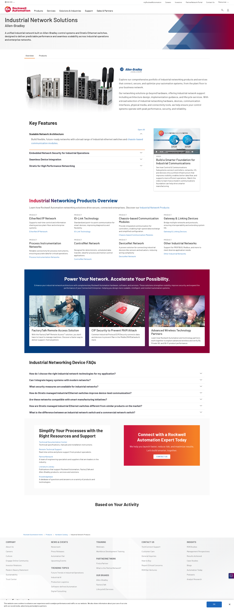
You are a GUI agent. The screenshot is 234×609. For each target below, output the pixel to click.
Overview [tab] (30, 56)
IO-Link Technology (82, 232)
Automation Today (194, 570)
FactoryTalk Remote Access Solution (44, 297)
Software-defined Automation (64, 587)
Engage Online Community (17, 561)
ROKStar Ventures (149, 570)
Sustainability (11, 575)
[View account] (228, 10)
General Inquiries (149, 556)
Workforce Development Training (110, 552)
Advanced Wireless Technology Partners (166, 297)
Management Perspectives (198, 552)
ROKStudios (192, 547)
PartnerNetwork (46, 457)
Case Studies (192, 561)
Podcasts (191, 575)
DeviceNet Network (127, 256)
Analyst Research (194, 579)
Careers (9, 552)
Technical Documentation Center (53, 442)
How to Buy (146, 561)
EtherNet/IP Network (38, 232)
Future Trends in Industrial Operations (67, 573)
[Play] (157, 152)
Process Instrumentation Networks (44, 257)
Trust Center (11, 579)
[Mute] (193, 152)
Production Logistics (60, 582)
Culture (9, 556)
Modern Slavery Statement (17, 570)
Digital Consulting (58, 591)
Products (38, 11)
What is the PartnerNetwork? (108, 568)
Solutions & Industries (70, 11)
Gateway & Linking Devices (175, 232)
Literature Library (46, 467)
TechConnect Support (151, 547)
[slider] (175, 151)
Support (89, 11)
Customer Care (148, 552)
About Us (10, 547)
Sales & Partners (105, 11)
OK (214, 604)
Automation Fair (58, 556)
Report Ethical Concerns (152, 565)
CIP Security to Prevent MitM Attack (104, 297)
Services (51, 11)
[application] (177, 141)
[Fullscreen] (197, 152)
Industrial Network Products (154, 207)
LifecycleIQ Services (104, 589)
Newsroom (55, 547)
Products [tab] (43, 56)
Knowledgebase (46, 477)
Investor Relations (14, 565)
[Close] (230, 604)
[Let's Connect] (231, 576)
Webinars (100, 547)
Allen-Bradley (102, 580)
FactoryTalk (101, 585)
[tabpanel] (117, 291)
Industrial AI (56, 577)
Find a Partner (102, 563)
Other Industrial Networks (175, 254)
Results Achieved (194, 556)
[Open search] (222, 10)
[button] (177, 141)
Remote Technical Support (50, 449)
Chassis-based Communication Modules (136, 235)
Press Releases (57, 552)
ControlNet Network (83, 259)
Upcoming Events (58, 561)
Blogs (189, 565)
